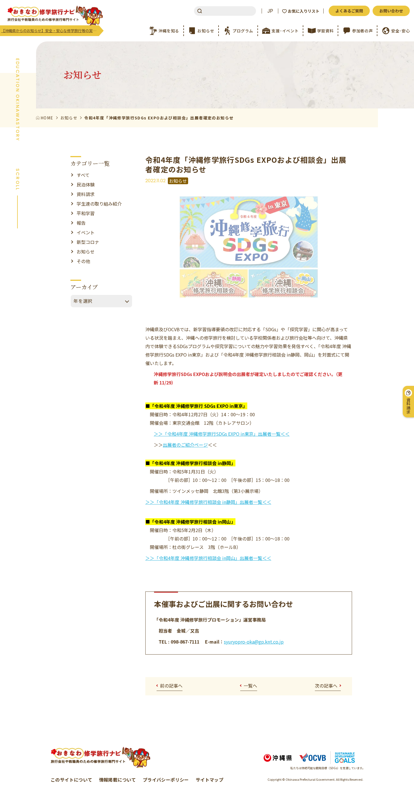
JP (270, 11)
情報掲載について (117, 779)
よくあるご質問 (349, 11)
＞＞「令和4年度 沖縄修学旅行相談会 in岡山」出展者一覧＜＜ (208, 558)
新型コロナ (88, 242)
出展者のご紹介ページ (185, 444)
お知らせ (86, 251)
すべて (83, 175)
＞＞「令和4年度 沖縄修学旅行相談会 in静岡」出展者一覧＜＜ (208, 502)
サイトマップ (209, 779)
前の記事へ (171, 685)
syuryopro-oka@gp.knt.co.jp (254, 641)
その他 (83, 261)
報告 (81, 222)
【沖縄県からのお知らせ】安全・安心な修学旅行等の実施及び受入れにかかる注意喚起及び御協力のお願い (50, 30)
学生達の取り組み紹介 (99, 203)
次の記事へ (326, 685)
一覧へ (250, 685)
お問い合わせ (391, 11)
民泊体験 (86, 184)
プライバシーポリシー (166, 779)
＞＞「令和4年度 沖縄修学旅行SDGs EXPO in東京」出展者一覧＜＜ (222, 433)
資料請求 (86, 194)
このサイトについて (71, 779)
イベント (86, 232)
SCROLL (17, 179)
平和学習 (86, 213)
